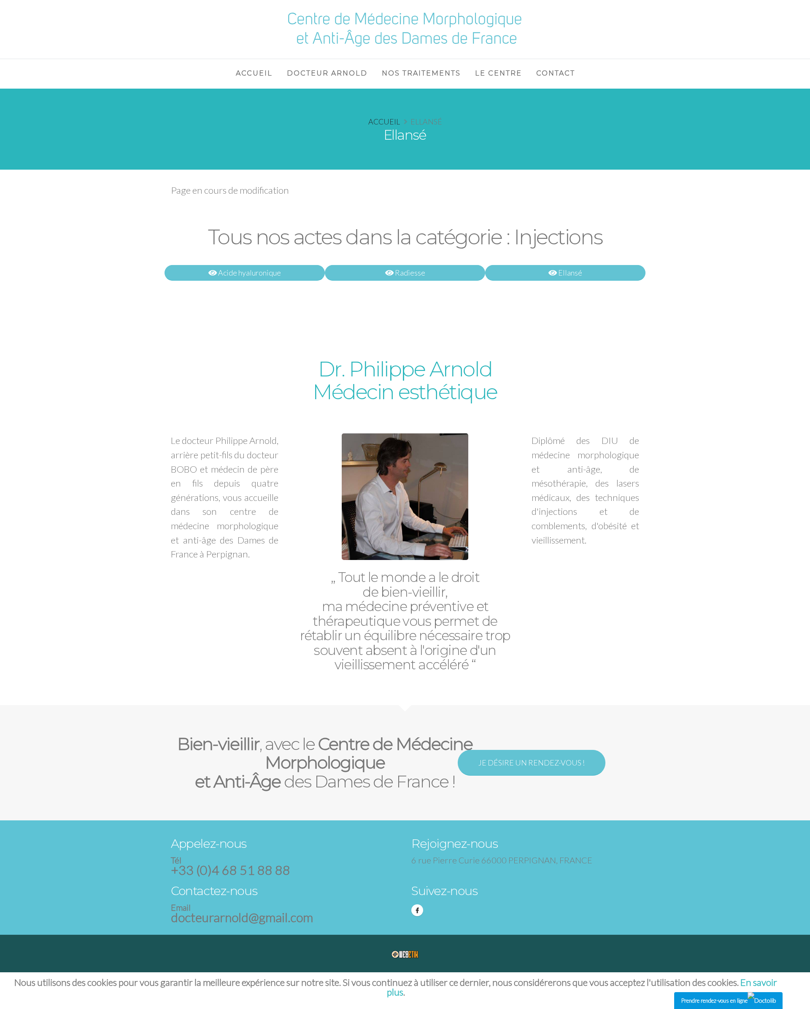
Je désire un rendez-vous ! (531, 762)
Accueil (384, 121)
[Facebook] (417, 910)
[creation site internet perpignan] (405, 954)
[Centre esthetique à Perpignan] (405, 28)
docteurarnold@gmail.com (242, 917)
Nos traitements (421, 73)
